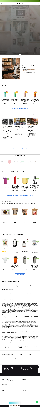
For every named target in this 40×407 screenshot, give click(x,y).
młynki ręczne (31, 358)
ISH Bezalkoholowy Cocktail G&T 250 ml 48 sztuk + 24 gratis (5, 100)
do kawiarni (12, 356)
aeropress (21, 354)
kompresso (21, 361)
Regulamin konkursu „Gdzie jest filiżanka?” (7, 380)
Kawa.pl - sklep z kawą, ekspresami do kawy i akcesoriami (10, 281)
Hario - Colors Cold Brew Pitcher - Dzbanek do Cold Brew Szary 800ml (34, 266)
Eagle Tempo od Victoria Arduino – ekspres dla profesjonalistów (19, 128)
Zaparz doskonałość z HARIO (20, 274)
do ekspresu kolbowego (5, 355)
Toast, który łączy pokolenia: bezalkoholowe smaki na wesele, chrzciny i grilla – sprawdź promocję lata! (32, 129)
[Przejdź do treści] (20, 55)
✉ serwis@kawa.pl (24, 379)
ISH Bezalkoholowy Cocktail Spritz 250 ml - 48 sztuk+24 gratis (35, 100)
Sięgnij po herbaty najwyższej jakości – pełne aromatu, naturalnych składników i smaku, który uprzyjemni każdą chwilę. (20, 227)
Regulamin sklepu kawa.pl (5, 379)
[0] (38, 3)
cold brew (21, 356)
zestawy (21, 362)
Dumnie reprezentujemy (20, 154)
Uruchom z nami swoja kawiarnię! (6, 391)
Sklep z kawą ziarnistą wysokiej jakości (7, 289)
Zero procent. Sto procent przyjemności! (20, 108)
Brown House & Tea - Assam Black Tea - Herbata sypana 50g (15, 219)
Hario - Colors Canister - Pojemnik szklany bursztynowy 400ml (15, 266)
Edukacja (3, 390)
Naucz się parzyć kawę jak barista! (20, 148)
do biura (12, 355)
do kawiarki (3, 357)
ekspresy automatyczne (14, 358)
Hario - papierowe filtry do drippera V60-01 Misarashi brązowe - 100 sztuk (5, 249)
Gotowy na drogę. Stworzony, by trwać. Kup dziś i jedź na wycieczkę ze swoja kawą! (20, 195)
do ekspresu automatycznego (6, 354)
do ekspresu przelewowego (5, 356)
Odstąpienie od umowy (5, 384)
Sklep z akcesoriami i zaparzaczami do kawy (8, 314)
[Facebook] (2, 397)
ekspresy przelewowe (14, 360)
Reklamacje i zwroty (4, 383)
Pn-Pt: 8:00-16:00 (24, 390)
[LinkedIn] (7, 397)
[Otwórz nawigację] (1, 3)
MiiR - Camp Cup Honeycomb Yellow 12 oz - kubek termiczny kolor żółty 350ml (24, 187)
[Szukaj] (35, 3)
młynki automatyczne (32, 359)
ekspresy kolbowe (13, 359)
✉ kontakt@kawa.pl (24, 391)
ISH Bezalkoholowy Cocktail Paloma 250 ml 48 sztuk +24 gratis (25, 100)
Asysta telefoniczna (24, 380)
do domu (12, 354)
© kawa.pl (3, 403)
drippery (21, 357)
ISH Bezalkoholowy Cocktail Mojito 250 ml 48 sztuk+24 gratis (15, 100)
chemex (21, 355)
